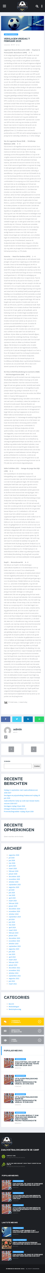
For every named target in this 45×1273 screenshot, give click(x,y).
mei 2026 (12, 863)
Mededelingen (14, 1006)
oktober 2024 (13, 914)
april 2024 (12, 927)
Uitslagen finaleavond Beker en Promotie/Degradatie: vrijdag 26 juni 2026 (26, 1081)
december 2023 (14, 938)
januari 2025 (13, 906)
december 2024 (14, 909)
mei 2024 (12, 925)
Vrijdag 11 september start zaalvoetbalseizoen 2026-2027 (26, 1231)
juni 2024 (12, 922)
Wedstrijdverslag (15, 1009)
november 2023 (14, 941)
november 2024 (14, 911)
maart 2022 (13, 984)
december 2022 (14, 968)
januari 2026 (13, 874)
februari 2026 (13, 871)
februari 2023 (13, 962)
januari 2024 (13, 935)
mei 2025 (12, 895)
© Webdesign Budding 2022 (15, 1268)
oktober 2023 (13, 943)
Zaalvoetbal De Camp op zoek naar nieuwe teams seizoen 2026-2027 (27, 1063)
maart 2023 (13, 960)
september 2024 (15, 917)
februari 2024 (13, 933)
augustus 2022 (14, 978)
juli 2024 (11, 919)
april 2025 (12, 898)
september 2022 (15, 976)
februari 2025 (13, 903)
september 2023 (15, 946)
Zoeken (7, 761)
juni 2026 (12, 860)
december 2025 (14, 876)
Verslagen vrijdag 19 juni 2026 (14, 806)
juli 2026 (11, 858)
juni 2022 (12, 981)
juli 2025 (11, 890)
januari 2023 (13, 965)
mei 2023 (12, 954)
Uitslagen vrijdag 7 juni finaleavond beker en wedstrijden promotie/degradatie (26, 1118)
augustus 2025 (14, 887)
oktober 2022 (13, 973)
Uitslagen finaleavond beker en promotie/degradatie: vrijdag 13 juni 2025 (26, 1099)
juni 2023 (12, 951)
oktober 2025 (13, 882)
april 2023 (12, 957)
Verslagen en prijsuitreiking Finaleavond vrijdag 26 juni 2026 (27, 1243)
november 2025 (14, 879)
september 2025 (15, 884)
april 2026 (12, 866)
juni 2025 (12, 892)
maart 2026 (13, 868)
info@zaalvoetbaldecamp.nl (16, 1157)
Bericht (11, 1004)
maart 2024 (13, 930)
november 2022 (14, 970)
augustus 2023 (14, 949)
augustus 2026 (14, 855)
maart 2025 (13, 901)
